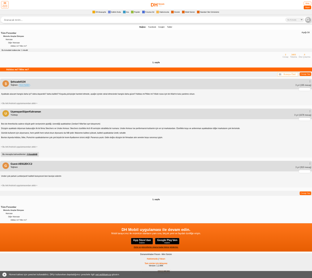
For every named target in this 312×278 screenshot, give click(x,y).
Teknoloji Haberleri (4, 6)
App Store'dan (142, 241)
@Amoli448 (32, 154)
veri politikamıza (103, 274)
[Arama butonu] (308, 20)
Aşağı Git (306, 32)
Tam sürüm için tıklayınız (156, 263)
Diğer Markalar (14, 43)
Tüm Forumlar (8, 33)
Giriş (307, 3)
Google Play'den (167, 241)
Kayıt (308, 7)
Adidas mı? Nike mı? (19, 46)
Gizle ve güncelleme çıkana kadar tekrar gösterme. (156, 247)
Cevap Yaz (305, 74)
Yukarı (162, 259)
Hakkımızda (152, 259)
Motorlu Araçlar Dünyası (13, 36)
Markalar (9, 39)
